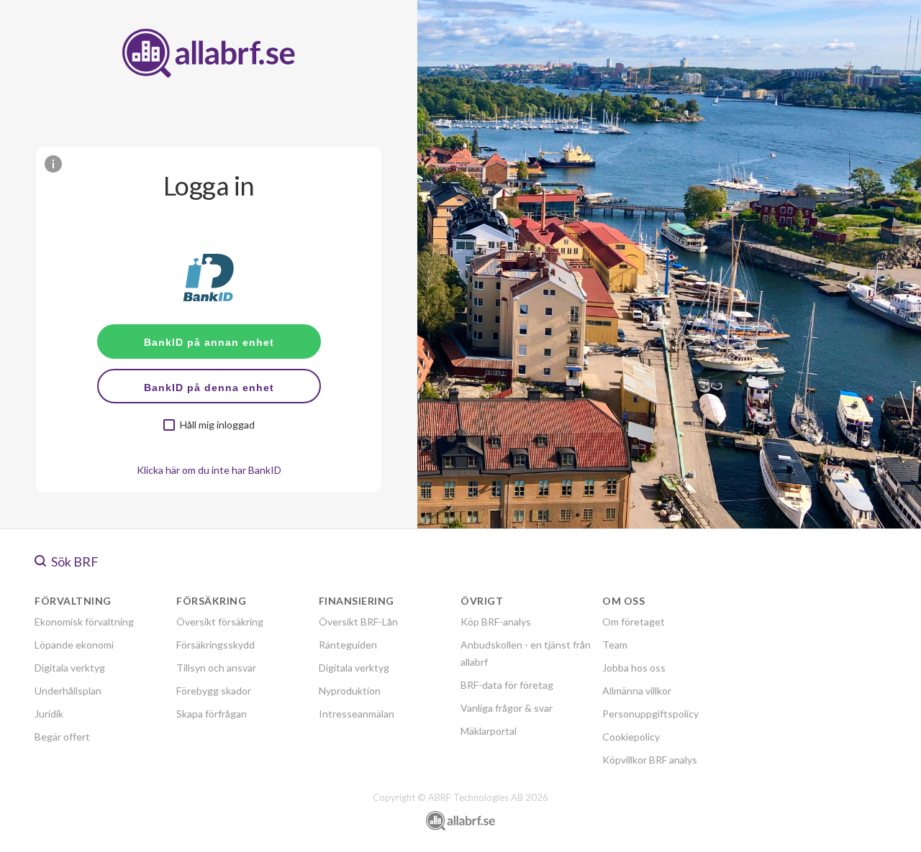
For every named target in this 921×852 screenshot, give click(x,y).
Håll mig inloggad (217, 425)
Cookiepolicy (631, 736)
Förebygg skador (213, 690)
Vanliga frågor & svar (506, 708)
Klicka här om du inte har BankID (209, 470)
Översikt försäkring (219, 621)
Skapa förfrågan (211, 713)
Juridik (49, 713)
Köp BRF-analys (495, 621)
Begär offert (62, 736)
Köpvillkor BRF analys (649, 759)
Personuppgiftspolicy (650, 713)
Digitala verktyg (70, 667)
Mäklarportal (488, 731)
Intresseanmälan (356, 713)
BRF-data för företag (506, 685)
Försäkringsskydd (215, 644)
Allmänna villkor (636, 690)
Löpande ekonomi (74, 644)
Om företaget (633, 621)
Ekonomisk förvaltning (84, 621)
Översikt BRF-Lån (358, 621)
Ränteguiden (348, 644)
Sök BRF (74, 561)
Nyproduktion (350, 690)
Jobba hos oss (634, 667)
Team (614, 644)
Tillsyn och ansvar (216, 667)
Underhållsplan (68, 690)
